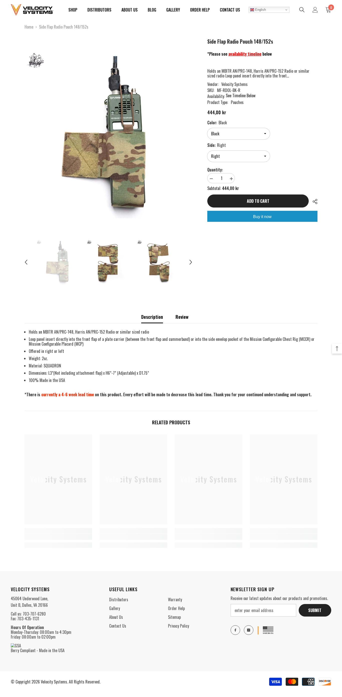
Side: (216, 145)
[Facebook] (235, 630)
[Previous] (26, 262)
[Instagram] (248, 630)
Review (182, 317)
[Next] (191, 262)
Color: (217, 123)
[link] (58, 537)
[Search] (302, 10)
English (260, 10)
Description (152, 317)
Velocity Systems (234, 84)
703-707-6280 (34, 614)
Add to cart (258, 201)
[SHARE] (313, 201)
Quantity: (215, 169)
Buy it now (262, 217)
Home (29, 27)
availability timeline (244, 54)
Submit (314, 610)
